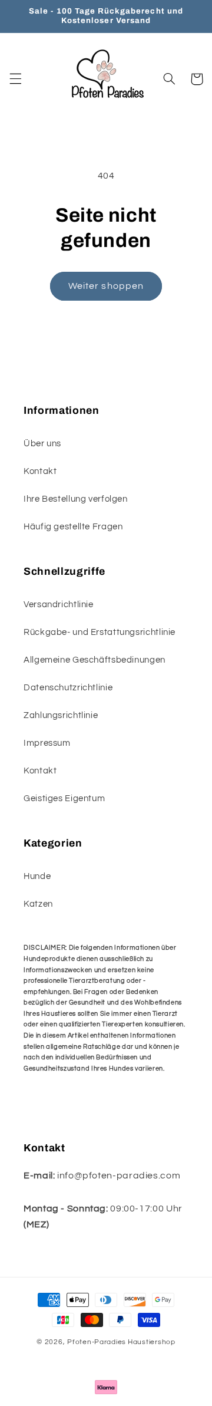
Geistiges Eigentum (64, 798)
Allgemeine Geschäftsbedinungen (94, 660)
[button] (15, 79)
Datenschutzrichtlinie (68, 687)
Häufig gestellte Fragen (73, 526)
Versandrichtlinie (59, 604)
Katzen (38, 904)
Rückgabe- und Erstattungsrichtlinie (99, 632)
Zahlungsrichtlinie (61, 715)
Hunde (37, 876)
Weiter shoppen (106, 286)
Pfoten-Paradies (96, 1342)
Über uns (42, 443)
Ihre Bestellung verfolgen (76, 499)
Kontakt (40, 471)
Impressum (47, 743)
